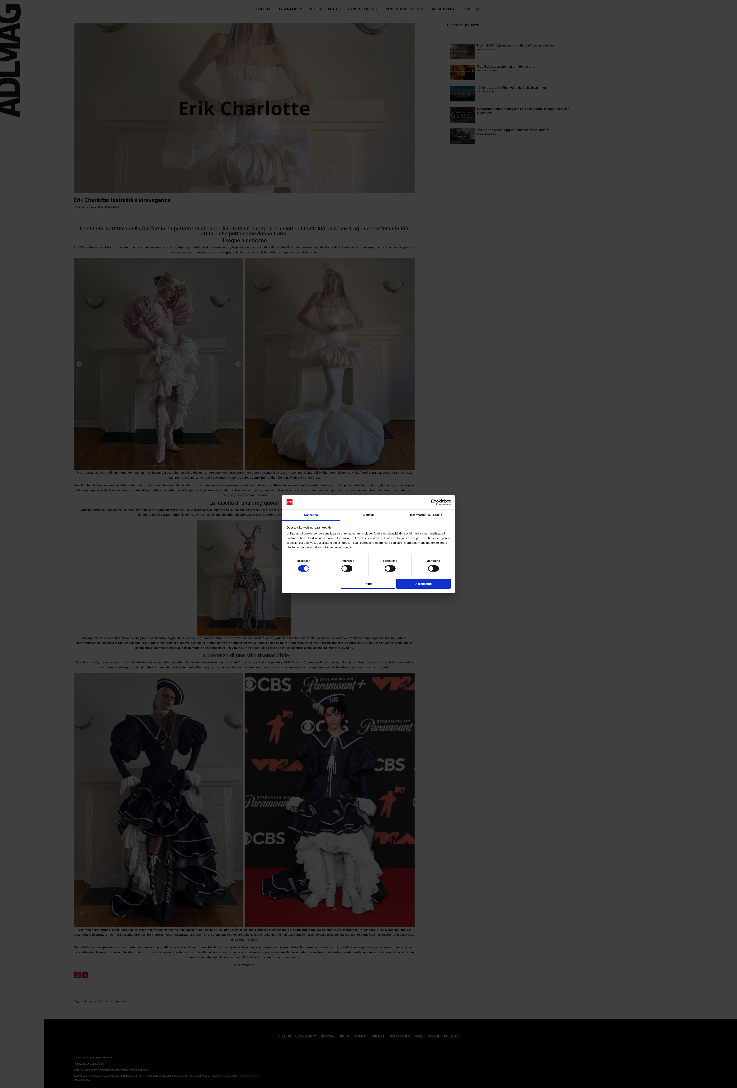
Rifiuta (368, 583)
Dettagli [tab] (368, 514)
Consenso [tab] (311, 514)
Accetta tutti (423, 583)
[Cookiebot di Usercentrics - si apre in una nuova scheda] (434, 502)
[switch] (346, 568)
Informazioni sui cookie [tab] (426, 514)
